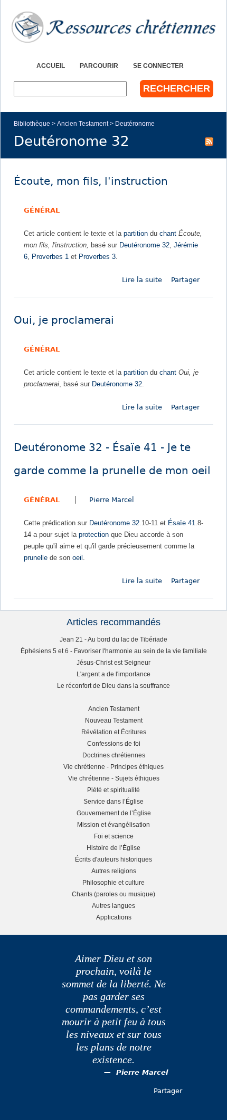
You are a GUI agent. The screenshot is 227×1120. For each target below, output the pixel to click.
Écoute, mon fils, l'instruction (91, 181)
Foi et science (114, 836)
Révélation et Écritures (113, 731)
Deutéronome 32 (144, 245)
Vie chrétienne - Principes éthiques (113, 766)
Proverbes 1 (50, 257)
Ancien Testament (82, 123)
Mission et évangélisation (113, 824)
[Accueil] (113, 27)
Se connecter (158, 65)
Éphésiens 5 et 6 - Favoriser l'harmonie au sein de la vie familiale (114, 650)
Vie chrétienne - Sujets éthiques (113, 778)
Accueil (50, 65)
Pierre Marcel (111, 500)
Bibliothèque (32, 123)
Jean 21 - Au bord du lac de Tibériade (113, 639)
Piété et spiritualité (113, 789)
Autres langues (113, 905)
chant (167, 233)
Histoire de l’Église (113, 847)
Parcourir (99, 65)
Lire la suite (142, 280)
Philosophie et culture (113, 882)
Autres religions (113, 870)
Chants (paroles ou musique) (113, 894)
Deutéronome (135, 123)
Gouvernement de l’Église (114, 812)
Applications (113, 917)
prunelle (36, 558)
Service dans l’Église (113, 801)
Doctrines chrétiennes (113, 755)
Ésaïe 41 (181, 523)
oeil (77, 558)
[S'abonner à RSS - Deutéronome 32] (209, 141)
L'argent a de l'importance (113, 674)
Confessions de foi (113, 743)
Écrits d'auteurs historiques (113, 859)
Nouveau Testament (114, 720)
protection (94, 534)
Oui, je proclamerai (64, 320)
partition (136, 233)
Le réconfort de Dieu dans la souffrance (113, 685)
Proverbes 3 (97, 257)
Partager (185, 280)
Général (42, 210)
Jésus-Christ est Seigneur (113, 662)
